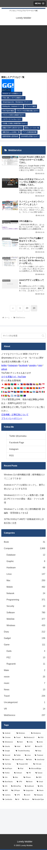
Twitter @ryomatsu (18, 436)
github (4, 369)
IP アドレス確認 (30, 106)
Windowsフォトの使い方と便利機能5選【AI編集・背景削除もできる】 (24, 511)
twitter (4, 365)
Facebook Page (16, 442)
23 (27, 308)
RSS (11, 455)
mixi (40, 365)
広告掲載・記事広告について (14, 414)
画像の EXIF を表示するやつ (12, 128)
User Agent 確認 (8, 111)
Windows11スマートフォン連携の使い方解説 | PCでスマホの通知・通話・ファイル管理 (24, 499)
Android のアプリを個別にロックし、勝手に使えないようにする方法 (24, 487)
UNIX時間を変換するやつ (30, 136)
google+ (33, 365)
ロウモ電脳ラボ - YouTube (13, 377)
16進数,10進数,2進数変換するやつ (14, 123)
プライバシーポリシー (11, 418)
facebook (23, 365)
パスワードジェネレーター (11, 119)
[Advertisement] (23, 49)
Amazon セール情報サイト (11, 93)
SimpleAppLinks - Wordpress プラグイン (16, 102)
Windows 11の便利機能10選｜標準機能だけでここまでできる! (24, 477)
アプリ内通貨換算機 (29, 132)
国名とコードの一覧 (32, 128)
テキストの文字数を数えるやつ (27, 111)
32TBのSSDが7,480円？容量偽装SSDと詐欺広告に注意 (24, 521)
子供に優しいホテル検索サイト (13, 98)
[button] (43, 335)
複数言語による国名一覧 (11, 132)
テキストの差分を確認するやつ (13, 115)
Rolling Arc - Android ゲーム (12, 106)
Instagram (12, 365)
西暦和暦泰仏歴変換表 (10, 136)
